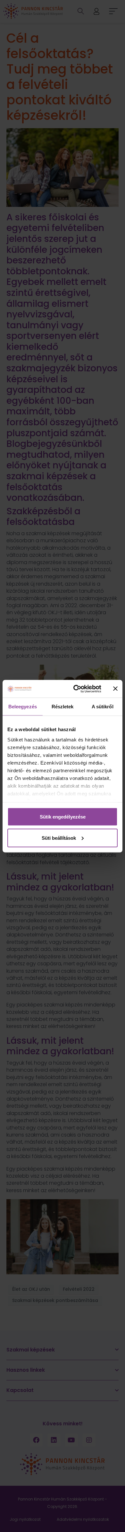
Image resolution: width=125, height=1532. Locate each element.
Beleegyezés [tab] (22, 706)
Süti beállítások (59, 837)
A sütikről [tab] (102, 706)
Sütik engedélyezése (63, 816)
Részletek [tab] (63, 706)
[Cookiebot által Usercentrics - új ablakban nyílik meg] (75, 689)
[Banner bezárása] (115, 688)
